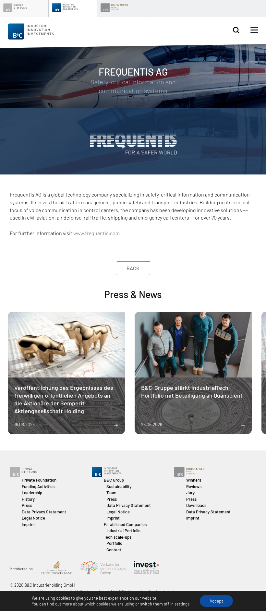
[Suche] (236, 30)
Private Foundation (39, 480)
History (28, 499)
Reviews (193, 486)
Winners (193, 480)
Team (111, 492)
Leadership (32, 492)
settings (182, 603)
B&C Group (114, 480)
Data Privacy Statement (44, 511)
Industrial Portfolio (123, 530)
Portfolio (114, 543)
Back (133, 268)
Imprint (28, 524)
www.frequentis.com (96, 233)
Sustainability (118, 486)
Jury (190, 492)
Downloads (196, 505)
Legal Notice (33, 518)
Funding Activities (38, 486)
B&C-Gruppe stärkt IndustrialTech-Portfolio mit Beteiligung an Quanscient (192, 391)
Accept (216, 601)
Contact (113, 549)
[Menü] (254, 30)
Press (27, 505)
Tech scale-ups (117, 537)
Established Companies (125, 524)
